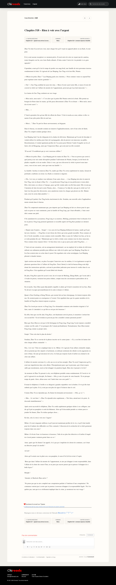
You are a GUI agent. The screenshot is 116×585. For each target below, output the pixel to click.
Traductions (27, 4)
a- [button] (89, 18)
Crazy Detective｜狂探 (31, 18)
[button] (82, 4)
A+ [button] (85, 18)
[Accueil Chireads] (13, 4)
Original (35, 4)
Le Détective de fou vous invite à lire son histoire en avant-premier (44, 506)
